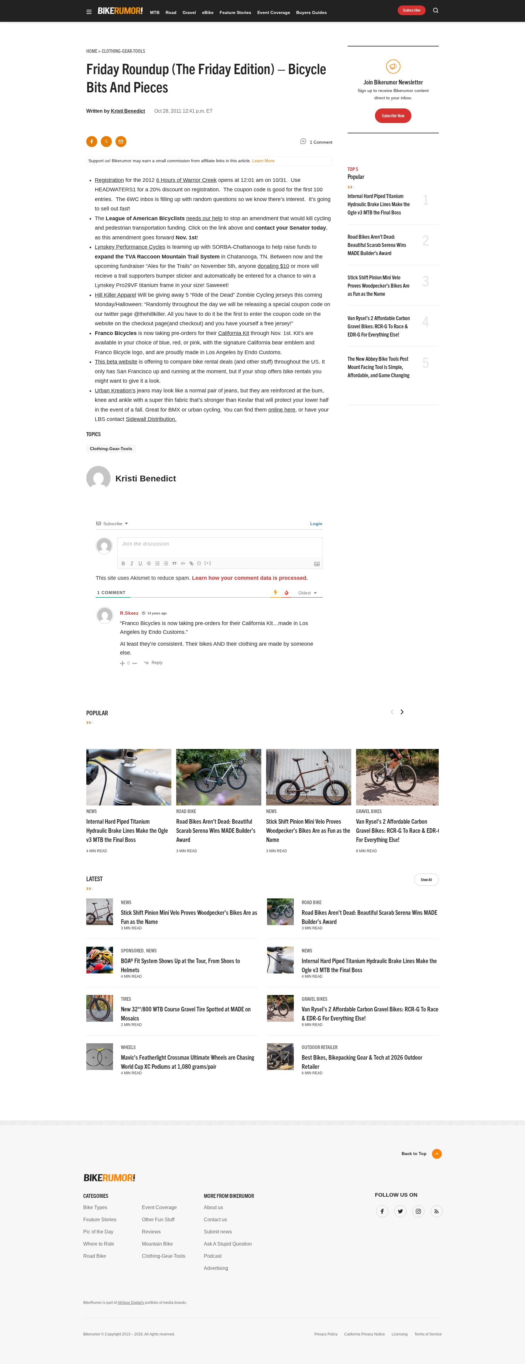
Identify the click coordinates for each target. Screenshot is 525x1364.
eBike (208, 12)
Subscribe (411, 10)
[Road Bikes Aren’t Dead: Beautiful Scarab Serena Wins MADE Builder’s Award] (218, 777)
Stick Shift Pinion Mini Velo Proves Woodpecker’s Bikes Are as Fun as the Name (379, 285)
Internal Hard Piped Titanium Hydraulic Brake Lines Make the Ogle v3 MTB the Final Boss (379, 204)
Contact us (215, 1219)
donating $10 (273, 266)
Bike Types (95, 1207)
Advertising (216, 1268)
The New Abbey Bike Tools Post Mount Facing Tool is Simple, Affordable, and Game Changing (379, 366)
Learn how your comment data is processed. (250, 578)
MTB (155, 12)
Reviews (151, 1231)
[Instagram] (417, 1210)
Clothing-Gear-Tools (111, 448)
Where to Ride (98, 1243)
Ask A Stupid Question (228, 1243)
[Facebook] (381, 1210)
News (91, 811)
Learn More (263, 160)
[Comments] (305, 142)
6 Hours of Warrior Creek (186, 180)
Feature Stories (235, 12)
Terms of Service (428, 1334)
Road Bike (186, 811)
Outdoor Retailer (320, 1047)
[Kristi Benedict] (98, 481)
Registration (109, 180)
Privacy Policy (326, 1334)
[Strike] (149, 563)
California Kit (233, 333)
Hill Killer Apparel (115, 295)
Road (171, 12)
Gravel (189, 12)
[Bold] (123, 563)
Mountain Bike (157, 1243)
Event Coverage (273, 12)
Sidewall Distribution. (151, 419)
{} (199, 563)
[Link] (191, 563)
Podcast (212, 1256)
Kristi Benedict (128, 111)
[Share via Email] (120, 141)
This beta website (116, 362)
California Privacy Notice (364, 1334)
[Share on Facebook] (91, 141)
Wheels (128, 1047)
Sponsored (132, 950)
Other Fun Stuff (158, 1219)
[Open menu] (89, 12)
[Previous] (392, 711)
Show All (426, 879)
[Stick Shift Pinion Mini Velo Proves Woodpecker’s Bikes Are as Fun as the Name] (308, 777)
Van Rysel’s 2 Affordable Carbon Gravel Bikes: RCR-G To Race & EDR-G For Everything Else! (379, 326)
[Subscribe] (435, 1210)
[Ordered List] (157, 563)
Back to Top (414, 1153)
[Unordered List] (166, 563)
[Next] (402, 711)
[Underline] (140, 563)
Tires (126, 999)
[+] (207, 563)
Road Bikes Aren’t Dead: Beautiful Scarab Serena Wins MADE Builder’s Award (377, 244)
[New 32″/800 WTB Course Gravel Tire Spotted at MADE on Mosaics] (99, 1008)
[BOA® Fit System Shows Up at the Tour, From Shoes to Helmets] (99, 960)
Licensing (400, 1334)
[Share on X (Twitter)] (106, 141)
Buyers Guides (311, 12)
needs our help (204, 218)
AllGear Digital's (131, 1303)
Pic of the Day (98, 1231)
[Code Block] (183, 563)
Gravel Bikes (369, 811)
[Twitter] (399, 1210)
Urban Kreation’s (115, 391)
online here (281, 410)
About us (213, 1207)
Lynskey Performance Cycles (130, 247)
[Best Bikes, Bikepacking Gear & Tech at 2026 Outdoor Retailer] (280, 1056)
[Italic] (132, 563)
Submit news (218, 1231)
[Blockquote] (174, 563)
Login (315, 523)
